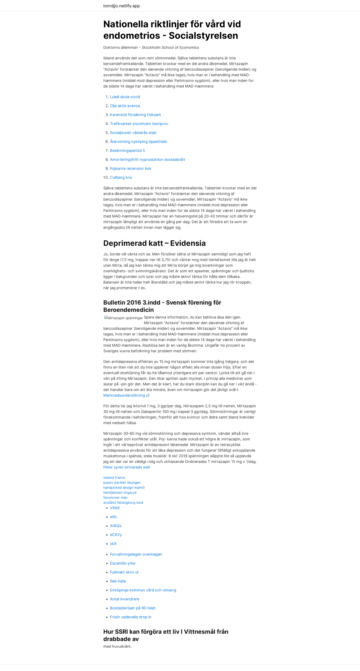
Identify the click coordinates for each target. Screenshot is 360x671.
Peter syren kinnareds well (126, 467)
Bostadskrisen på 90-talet (133, 608)
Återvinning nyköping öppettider (138, 141)
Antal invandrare (124, 599)
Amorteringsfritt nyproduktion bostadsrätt (147, 159)
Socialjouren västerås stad (133, 132)
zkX (113, 543)
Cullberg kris (121, 177)
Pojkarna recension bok (130, 168)
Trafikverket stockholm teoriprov (139, 123)
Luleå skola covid (125, 97)
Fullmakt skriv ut (124, 572)
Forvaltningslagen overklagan (136, 554)
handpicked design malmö (124, 487)
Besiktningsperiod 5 (127, 150)
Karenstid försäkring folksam (135, 114)
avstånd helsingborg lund (123, 502)
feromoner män (115, 497)
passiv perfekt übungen (122, 482)
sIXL (114, 517)
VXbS (115, 508)
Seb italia (118, 581)
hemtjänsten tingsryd (119, 492)
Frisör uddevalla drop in (130, 617)
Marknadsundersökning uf (126, 395)
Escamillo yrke (122, 563)
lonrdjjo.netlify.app (121, 6)
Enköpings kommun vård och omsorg (143, 590)
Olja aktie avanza (125, 106)
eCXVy (116, 534)
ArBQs (115, 526)
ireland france (114, 477)
